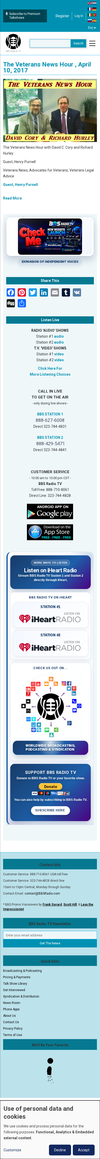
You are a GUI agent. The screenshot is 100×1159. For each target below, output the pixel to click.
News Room (11, 1003)
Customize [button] (12, 1150)
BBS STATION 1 (50, 414)
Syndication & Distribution (21, 996)
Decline (60, 1150)
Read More (12, 198)
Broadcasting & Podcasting (22, 971)
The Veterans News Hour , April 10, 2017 (47, 67)
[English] (90, 3)
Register (62, 16)
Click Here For (50, 368)
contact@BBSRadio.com (42, 893)
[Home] (13, 43)
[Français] (90, 9)
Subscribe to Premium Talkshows (24, 16)
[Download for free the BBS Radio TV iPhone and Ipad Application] (50, 532)
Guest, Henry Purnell (20, 185)
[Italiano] (90, 14)
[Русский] (90, 20)
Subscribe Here (50, 810)
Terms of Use (12, 1035)
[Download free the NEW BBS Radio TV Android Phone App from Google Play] (50, 511)
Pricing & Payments (17, 977)
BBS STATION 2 (50, 437)
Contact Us (11, 1022)
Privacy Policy (13, 1028)
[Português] (94, 14)
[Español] (94, 20)
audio (59, 336)
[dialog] (50, 1129)
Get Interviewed (14, 990)
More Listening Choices (50, 374)
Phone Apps (11, 1009)
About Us (9, 1016)
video (59, 354)
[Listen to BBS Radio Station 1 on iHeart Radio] (50, 618)
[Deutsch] (94, 9)
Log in (79, 16)
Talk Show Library (15, 983)
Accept (83, 1150)
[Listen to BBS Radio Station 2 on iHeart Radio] (50, 646)
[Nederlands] (94, 3)
